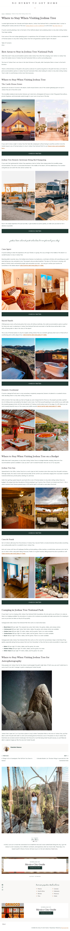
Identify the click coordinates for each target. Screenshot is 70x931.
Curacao (56, 888)
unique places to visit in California (35, 25)
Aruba (55, 896)
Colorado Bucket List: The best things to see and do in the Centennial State (52, 758)
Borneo (40, 893)
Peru (39, 896)
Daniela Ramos (16, 747)
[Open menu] (35, 8)
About (4, 924)
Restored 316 (64, 927)
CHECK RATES (35, 153)
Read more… (54, 849)
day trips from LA (57, 25)
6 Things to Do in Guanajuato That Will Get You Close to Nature (17, 758)
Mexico (40, 888)
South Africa (41, 891)
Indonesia (56, 891)
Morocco (56, 893)
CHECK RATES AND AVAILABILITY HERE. (32, 265)
